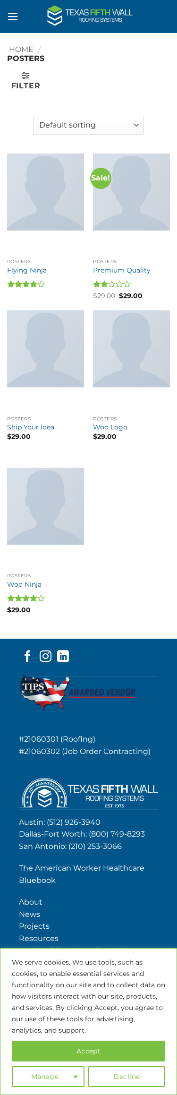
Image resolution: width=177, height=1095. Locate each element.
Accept (88, 1051)
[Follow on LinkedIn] (63, 657)
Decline (126, 1076)
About (30, 902)
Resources (39, 938)
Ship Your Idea (30, 427)
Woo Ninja (24, 584)
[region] (88, 1021)
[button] (12, 16)
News (29, 914)
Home (21, 49)
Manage (45, 1076)
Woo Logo (110, 427)
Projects (34, 926)
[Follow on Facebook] (28, 657)
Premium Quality (122, 270)
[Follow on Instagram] (45, 657)
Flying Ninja (27, 270)
